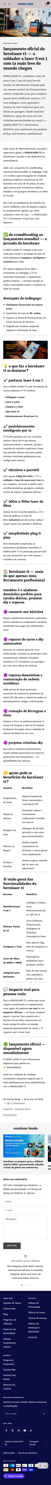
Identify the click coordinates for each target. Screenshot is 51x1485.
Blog (5, 1314)
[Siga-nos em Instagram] (19, 1430)
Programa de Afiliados (9, 1322)
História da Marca (12, 1303)
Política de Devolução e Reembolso (34, 1328)
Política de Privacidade (34, 1305)
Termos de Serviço (37, 1318)
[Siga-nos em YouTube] (25, 1430)
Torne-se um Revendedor (9, 1331)
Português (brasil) (34, 1443)
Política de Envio (36, 1313)
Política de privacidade (14, 1189)
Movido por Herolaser (27, 1453)
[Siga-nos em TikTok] (31, 1430)
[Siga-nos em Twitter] (12, 1430)
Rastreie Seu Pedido (9, 1377)
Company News (10, 43)
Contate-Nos (9, 1309)
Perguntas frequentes (8, 1362)
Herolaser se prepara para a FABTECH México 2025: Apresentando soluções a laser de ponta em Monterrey (23, 1164)
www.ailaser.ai (10, 161)
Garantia (32, 1338)
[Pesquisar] (9, 4)
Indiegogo (37, 172)
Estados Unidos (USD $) (14, 1443)
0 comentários (18, 1103)
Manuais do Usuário (9, 1387)
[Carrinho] (46, 4)
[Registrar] (43, 1414)
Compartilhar (10, 1115)
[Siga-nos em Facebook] (6, 1430)
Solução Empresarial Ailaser (9, 1343)
